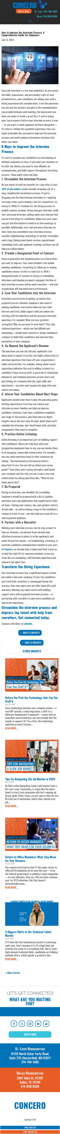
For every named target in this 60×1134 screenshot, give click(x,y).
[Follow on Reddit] (46, 1024)
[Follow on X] (22, 1024)
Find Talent (28, 1131)
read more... (11, 728)
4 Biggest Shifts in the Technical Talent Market (28, 934)
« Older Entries (12, 973)
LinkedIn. (28, 623)
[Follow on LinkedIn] (38, 1024)
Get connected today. (34, 617)
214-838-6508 (30, 1086)
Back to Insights (31, 632)
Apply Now (23, 11)
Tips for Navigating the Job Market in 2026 (30, 779)
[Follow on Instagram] (30, 1024)
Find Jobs (28, 1127)
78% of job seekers (11, 189)
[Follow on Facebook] (14, 1024)
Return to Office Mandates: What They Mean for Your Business (30, 859)
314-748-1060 (30, 1062)
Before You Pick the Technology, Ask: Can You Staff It (31, 699)
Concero (8, 549)
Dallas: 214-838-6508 (47, 16)
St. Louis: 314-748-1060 (46, 11)
